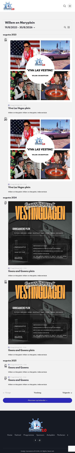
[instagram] (40, 440)
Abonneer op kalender (37, 400)
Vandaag (37, 393)
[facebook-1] (35, 440)
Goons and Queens (18, 367)
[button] (69, 6)
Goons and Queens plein (21, 271)
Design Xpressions (27, 451)
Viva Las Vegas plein (19, 108)
